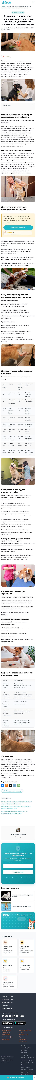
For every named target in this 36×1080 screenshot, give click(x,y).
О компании (6, 1034)
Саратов (30, 1069)
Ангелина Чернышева (9, 27)
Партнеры (22, 1037)
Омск (32, 1062)
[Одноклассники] (6, 785)
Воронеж (24, 1052)
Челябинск (29, 1072)
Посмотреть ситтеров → (18, 227)
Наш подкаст (6, 1039)
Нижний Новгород (26, 1060)
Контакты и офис (7, 1037)
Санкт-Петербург (26, 1047)
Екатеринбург (25, 1055)
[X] (10, 785)
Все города (24, 1074)
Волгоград (24, 1050)
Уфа (22, 1072)
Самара (23, 1069)
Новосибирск (25, 1062)
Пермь (23, 1064)
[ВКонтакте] (2, 785)
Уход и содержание (18, 12)
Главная (3, 6)
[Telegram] (14, 785)
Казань (23, 1057)
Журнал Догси (23, 1034)
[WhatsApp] (18, 785)
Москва (23, 1045)
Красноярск (31, 1057)
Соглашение (4, 1062)
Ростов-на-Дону (25, 1067)
